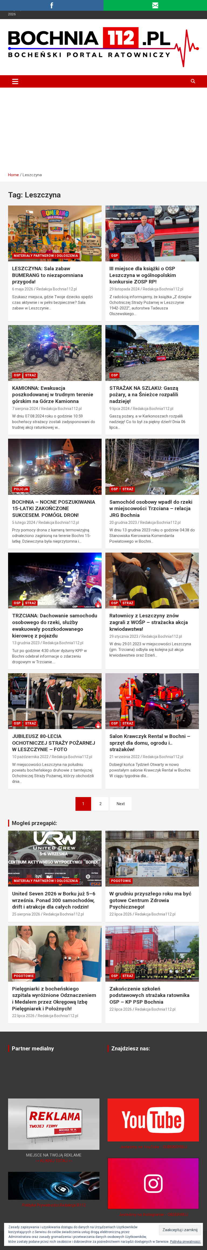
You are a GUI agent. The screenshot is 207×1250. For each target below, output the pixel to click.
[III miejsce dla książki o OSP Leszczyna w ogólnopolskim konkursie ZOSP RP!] (152, 233)
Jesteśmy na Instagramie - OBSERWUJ (153, 1214)
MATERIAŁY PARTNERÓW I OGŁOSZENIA (46, 256)
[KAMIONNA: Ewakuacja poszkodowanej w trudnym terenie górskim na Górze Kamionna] (55, 353)
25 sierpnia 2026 (26, 914)
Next (121, 803)
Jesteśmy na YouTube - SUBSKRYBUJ (153, 1146)
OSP (114, 256)
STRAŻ (30, 375)
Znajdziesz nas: (130, 1048)
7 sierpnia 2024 (25, 408)
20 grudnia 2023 (123, 522)
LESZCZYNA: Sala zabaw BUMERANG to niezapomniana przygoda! (47, 275)
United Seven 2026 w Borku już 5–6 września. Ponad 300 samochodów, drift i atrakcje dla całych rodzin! (53, 900)
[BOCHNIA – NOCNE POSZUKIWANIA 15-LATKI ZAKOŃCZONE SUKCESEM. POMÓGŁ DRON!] (55, 467)
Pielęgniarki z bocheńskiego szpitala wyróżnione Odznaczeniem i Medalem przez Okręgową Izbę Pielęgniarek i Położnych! (54, 999)
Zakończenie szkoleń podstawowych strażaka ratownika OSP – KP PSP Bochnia (149, 995)
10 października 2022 (30, 757)
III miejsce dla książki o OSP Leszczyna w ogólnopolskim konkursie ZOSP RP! (142, 275)
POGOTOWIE (121, 881)
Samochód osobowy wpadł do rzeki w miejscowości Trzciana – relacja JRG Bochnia (150, 508)
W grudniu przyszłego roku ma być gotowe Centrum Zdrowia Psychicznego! (150, 900)
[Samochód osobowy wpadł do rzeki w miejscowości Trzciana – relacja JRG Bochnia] (152, 467)
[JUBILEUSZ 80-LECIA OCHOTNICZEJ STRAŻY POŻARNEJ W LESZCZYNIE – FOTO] (55, 701)
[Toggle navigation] (15, 81)
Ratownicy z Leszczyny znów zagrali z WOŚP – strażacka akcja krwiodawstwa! (148, 622)
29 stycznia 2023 (123, 636)
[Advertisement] (103, 127)
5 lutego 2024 (23, 522)
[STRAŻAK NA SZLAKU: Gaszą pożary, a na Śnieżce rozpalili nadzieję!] (152, 353)
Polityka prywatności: (185, 1242)
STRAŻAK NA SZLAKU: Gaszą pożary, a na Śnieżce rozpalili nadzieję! (143, 394)
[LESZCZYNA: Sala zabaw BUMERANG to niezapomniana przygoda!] (55, 233)
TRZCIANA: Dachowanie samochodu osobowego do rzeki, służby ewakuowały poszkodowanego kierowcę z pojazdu (54, 626)
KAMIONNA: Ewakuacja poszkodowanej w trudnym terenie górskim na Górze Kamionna (52, 394)
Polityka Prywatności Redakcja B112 (54, 1205)
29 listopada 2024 (124, 289)
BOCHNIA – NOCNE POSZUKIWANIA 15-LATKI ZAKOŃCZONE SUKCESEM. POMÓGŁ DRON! (53, 508)
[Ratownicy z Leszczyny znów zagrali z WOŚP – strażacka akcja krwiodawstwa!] (152, 581)
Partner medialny (33, 1048)
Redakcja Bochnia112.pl (56, 289)
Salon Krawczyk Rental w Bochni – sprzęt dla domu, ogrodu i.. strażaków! (149, 742)
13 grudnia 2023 (26, 643)
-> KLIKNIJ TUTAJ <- (54, 1160)
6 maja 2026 (22, 289)
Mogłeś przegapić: (34, 823)
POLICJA (21, 489)
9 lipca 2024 (119, 408)
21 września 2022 (124, 757)
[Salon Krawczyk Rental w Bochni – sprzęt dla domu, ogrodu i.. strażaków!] (152, 701)
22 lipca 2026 (120, 914)
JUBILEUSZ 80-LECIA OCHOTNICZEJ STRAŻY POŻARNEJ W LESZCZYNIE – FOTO (53, 742)
